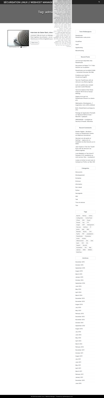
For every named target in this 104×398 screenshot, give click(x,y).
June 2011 (78, 362)
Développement (80, 175)
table (66, 12)
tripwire (65, 20)
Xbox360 (69, 42)
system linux (61, 10)
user (57, 27)
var (64, 28)
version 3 (59, 31)
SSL (87, 243)
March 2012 (78, 344)
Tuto (76, 205)
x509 (63, 42)
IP (90, 227)
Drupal (88, 220)
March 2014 (78, 295)
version (55, 31)
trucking (69, 20)
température (59, 14)
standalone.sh (65, 0)
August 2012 (79, 328)
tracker (61, 19)
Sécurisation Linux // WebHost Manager (29, 2)
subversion (66, 4)
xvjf (56, 45)
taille (61, 13)
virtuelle (61, 35)
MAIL (88, 229)
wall (55, 38)
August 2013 (79, 304)
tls (70, 17)
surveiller (69, 6)
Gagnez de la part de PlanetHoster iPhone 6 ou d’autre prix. (84, 98)
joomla (77, 229)
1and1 (77, 44)
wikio (63, 41)
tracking (65, 19)
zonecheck (67, 45)
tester (64, 15)
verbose (69, 29)
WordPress (79, 252)
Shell (92, 240)
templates (69, 14)
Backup (84, 215)
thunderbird (79, 247)
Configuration (79, 218)
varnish (66, 28)
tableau (69, 12)
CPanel (78, 220)
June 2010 (78, 383)
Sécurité (85, 245)
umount (56, 24)
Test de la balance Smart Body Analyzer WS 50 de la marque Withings (84, 91)
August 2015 (79, 271)
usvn (62, 27)
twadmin (56, 23)
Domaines (78, 178)
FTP (88, 222)
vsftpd (66, 36)
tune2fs (60, 22)
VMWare (57, 36)
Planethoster (79, 35)
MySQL (85, 231)
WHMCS (90, 249)
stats (65, 3)
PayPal (78, 233)
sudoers (57, 5)
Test (76, 199)
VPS (86, 247)
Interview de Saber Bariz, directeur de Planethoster (49, 32)
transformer (57, 20)
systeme (62, 12)
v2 (68, 27)
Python (77, 190)
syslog (66, 9)
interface (85, 227)
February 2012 (79, 347)
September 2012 (80, 325)
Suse (57, 8)
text (70, 15)
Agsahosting (79, 47)
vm (70, 35)
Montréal (78, 231)
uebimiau (67, 23)
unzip (62, 24)
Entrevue (78, 181)
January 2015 (79, 277)
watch (57, 38)
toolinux (69, 18)
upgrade (69, 24)
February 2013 (79, 313)
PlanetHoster (79, 236)
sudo (70, 4)
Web (60, 38)
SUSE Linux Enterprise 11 (63, 8)
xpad (70, 43)
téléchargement (67, 13)
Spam (77, 243)
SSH (83, 243)
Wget (62, 40)
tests (68, 15)
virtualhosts (62, 33)
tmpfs (55, 18)
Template (64, 14)
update (65, 24)
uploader (65, 26)
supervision (64, 5)
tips (68, 17)
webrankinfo (68, 38)
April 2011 (78, 368)
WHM (84, 249)
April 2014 (78, 292)
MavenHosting (79, 50)
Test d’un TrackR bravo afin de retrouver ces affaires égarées (84, 148)
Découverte (78, 172)
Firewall (78, 222)
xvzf (59, 45)
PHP (83, 233)
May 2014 (78, 289)
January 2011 (79, 377)
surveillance (63, 6)
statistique (56, 3)
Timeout (65, 17)
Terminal (61, 15)
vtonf (70, 36)
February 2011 (79, 374)
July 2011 (78, 359)
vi (70, 31)
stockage (69, 3)
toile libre (59, 18)
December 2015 (80, 262)
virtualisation (68, 33)
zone (64, 45)
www (60, 42)
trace (59, 19)
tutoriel (69, 22)
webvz (59, 40)
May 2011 (78, 365)
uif (70, 23)
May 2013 (78, 310)
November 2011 (79, 350)
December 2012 (80, 316)
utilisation (66, 27)
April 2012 (78, 341)
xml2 (63, 43)
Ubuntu (63, 23)
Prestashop (88, 236)
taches (56, 13)
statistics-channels (67, 1)
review (78, 238)
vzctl (60, 37)
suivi (61, 5)
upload (61, 26)
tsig (55, 22)
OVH (90, 231)
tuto (66, 22)
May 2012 (78, 338)
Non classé (78, 187)
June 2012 (78, 335)
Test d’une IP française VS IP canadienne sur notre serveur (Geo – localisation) (85, 155)
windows (66, 41)
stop (59, 4)
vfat (62, 31)
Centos (90, 215)
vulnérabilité (56, 37)
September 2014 (80, 283)
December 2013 (80, 298)
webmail (63, 38)
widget (69, 40)
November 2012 (80, 319)
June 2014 (78, 286)
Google (78, 224)
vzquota (66, 37)
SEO (76, 196)
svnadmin (56, 9)
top (56, 19)
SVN (70, 8)
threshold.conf (58, 17)
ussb (59, 27)
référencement (80, 240)
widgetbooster (58, 41)
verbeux (65, 29)
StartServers (59, 1)
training (69, 19)
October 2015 (79, 265)
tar (63, 13)
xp (67, 43)
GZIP (83, 224)
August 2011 (78, 356)
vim (61, 32)
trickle (62, 20)
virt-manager (68, 32)
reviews (84, 238)
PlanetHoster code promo (82, 37)
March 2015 (78, 274)
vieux (59, 32)
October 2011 (79, 353)
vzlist (63, 37)
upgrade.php (57, 26)
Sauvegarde (78, 193)
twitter (59, 23)
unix (59, 24)
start (70, 0)
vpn (62, 36)
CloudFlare (78, 41)
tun (57, 22)
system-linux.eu (67, 10)
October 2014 (79, 280)
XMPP (65, 43)
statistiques (61, 3)
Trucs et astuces (80, 202)
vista (68, 35)
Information (78, 184)
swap (60, 9)
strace (61, 4)
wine (70, 41)
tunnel (63, 22)
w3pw (69, 37)
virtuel (58, 35)
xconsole (57, 43)
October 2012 (79, 322)
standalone (59, 0)
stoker (56, 4)
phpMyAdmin (90, 233)
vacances (61, 28)
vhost (65, 31)
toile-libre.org (64, 18)
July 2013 (78, 307)
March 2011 (78, 371)
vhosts (68, 31)
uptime (69, 26)
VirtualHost (57, 33)
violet (64, 32)
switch (63, 9)
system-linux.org (56, 12)
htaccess (78, 227)
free (83, 222)
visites (65, 35)
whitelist (65, 40)
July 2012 (78, 331)
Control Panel (88, 218)
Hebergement (90, 224)
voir (60, 36)
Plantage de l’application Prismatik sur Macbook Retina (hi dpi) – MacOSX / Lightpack (85, 114)
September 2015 (80, 268)
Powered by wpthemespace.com (64, 396)
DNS (83, 220)
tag (58, 13)
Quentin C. (24, 47)
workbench (56, 42)
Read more (35, 42)
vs (64, 36)
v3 (70, 27)
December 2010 (80, 380)
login (83, 229)
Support (69, 5)
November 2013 (80, 301)
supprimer (56, 6)
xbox (66, 42)
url (54, 27)
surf (60, 6)
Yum (61, 45)
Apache (78, 215)
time (62, 17)
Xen (60, 43)
